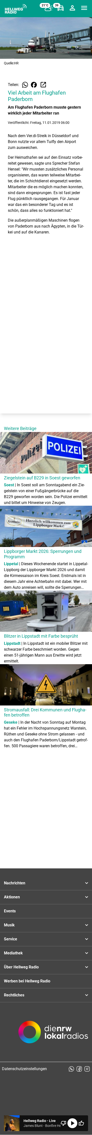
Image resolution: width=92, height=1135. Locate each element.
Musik (9, 925)
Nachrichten (14, 883)
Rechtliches (14, 995)
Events (10, 911)
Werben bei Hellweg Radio (27, 981)
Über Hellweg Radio (21, 967)
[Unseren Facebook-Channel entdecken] (79, 1069)
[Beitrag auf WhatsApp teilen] (25, 85)
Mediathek (13, 953)
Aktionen (12, 897)
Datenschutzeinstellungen (24, 1068)
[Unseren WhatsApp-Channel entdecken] (71, 1069)
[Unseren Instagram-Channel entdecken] (87, 1069)
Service (10, 939)
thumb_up (81, 1123)
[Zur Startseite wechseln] (15, 9)
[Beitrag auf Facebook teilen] (34, 85)
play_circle (72, 1123)
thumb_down (63, 1123)
